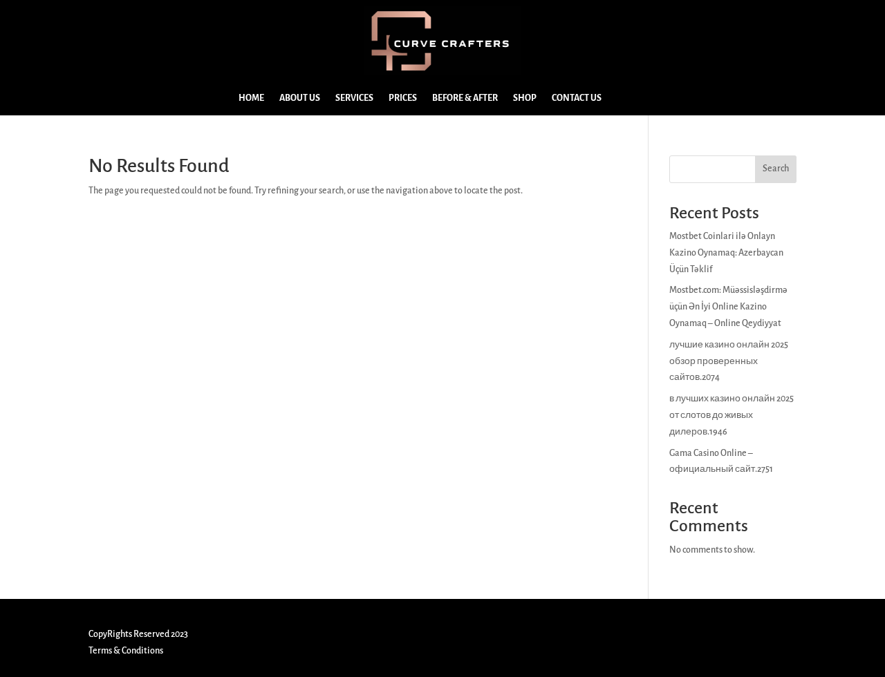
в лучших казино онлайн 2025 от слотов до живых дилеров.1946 (731, 415)
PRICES (403, 98)
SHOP (525, 98)
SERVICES (354, 98)
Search (776, 168)
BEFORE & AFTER (465, 98)
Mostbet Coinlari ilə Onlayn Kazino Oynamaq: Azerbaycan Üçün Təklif (726, 252)
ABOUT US (299, 98)
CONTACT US (577, 98)
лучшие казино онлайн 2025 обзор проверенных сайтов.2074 (728, 361)
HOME (251, 98)
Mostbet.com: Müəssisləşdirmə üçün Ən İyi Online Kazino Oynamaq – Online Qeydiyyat (728, 306)
